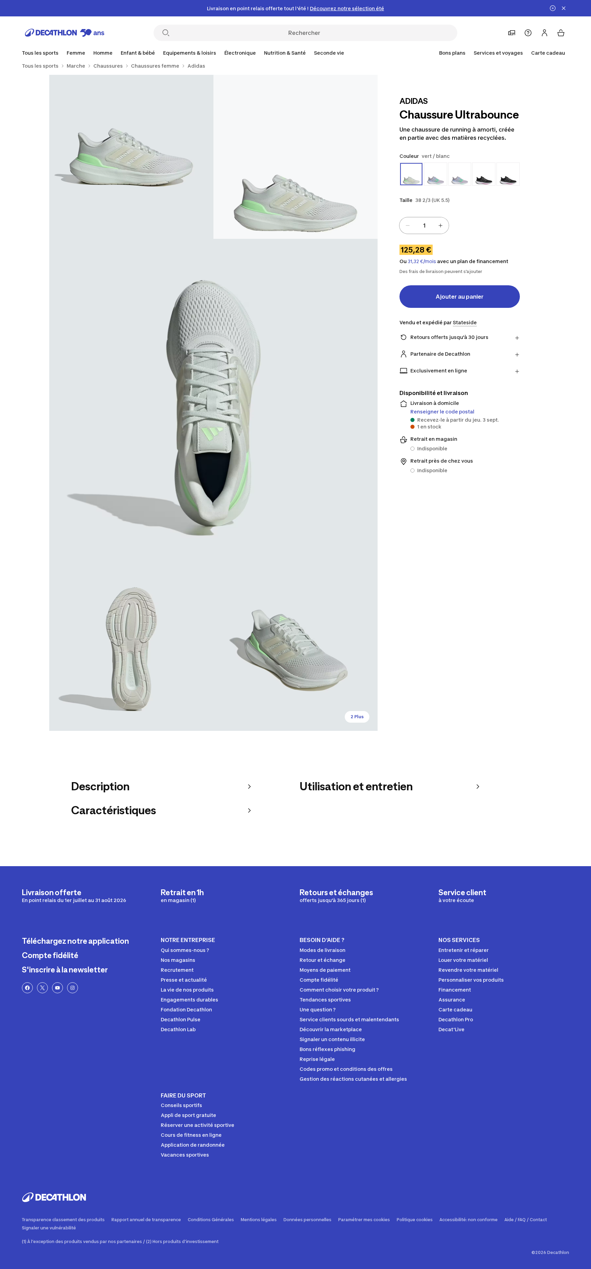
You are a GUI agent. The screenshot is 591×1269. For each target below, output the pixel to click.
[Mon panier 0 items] (561, 33)
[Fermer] (563, 8)
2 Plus (357, 716)
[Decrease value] (407, 225)
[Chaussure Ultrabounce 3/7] (213, 403)
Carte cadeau (548, 53)
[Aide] (528, 33)
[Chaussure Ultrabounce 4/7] (131, 649)
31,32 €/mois (422, 261)
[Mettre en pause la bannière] (552, 8)
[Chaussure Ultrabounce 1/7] (295, 157)
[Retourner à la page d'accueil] (64, 33)
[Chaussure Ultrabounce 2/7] (131, 157)
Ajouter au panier (460, 296)
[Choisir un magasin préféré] (511, 33)
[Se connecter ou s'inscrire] (544, 33)
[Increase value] (440, 225)
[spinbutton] (424, 225)
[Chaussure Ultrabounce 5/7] (295, 649)
